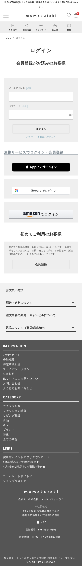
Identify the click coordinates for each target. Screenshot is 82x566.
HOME (7, 37)
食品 (6, 420)
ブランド (9, 429)
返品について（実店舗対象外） (26, 327)
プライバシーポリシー (17, 369)
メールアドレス (19, 88)
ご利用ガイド (11, 354)
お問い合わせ (11, 383)
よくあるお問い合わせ (17, 388)
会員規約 (9, 373)
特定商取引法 (11, 364)
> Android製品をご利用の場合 (23, 466)
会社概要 (9, 359)
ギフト (7, 425)
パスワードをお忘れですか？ (41, 137)
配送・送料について (19, 302)
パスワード (17, 106)
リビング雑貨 (11, 415)
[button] (41, 167)
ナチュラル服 (11, 406)
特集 (6, 434)
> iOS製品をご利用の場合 (20, 461)
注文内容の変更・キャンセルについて (31, 315)
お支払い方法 (14, 290)
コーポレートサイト (16, 476)
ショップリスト (13, 481)
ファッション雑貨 (14, 410)
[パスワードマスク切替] (70, 114)
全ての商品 (10, 439)
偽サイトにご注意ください (20, 378)
